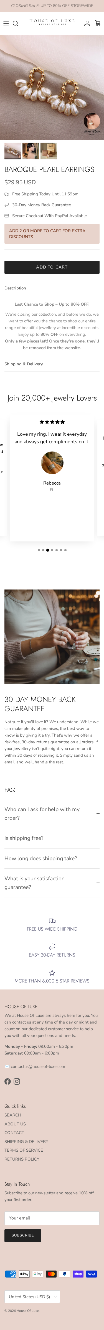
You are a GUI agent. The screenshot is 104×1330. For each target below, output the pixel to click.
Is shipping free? (24, 838)
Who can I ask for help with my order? (42, 814)
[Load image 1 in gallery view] (52, 87)
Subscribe (23, 1235)
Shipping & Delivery (23, 364)
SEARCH (12, 1115)
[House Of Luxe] (52, 23)
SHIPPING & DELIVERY (26, 1141)
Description (15, 288)
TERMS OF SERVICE (23, 1150)
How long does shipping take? (40, 858)
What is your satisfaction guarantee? (34, 883)
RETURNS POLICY (21, 1159)
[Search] (18, 23)
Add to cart (52, 267)
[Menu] (6, 23)
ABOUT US (15, 1124)
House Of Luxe (28, 1311)
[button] (39, 550)
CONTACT (14, 1132)
